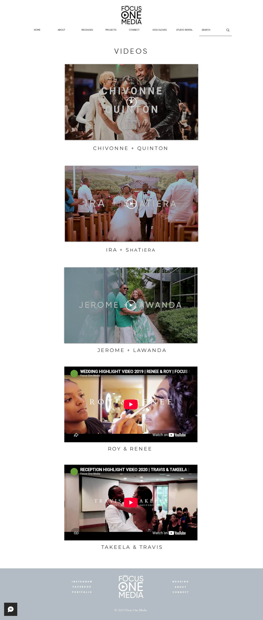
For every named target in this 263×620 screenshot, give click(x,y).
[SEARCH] (228, 30)
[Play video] (131, 102)
